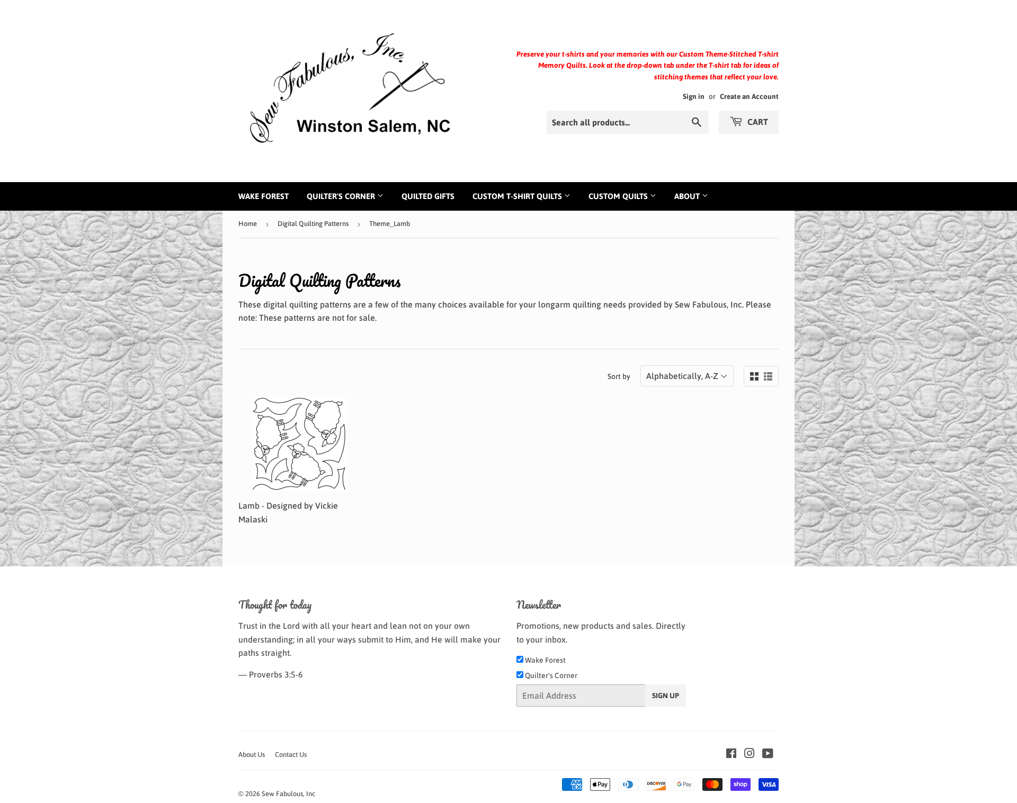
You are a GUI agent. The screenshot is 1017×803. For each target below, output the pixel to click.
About (688, 196)
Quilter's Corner (342, 196)
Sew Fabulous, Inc (288, 794)
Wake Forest (263, 196)
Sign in (693, 96)
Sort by (619, 376)
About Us (251, 755)
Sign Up (665, 695)
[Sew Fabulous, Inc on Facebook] (731, 754)
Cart (756, 122)
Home (247, 224)
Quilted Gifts (428, 196)
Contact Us (291, 755)
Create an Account (749, 96)
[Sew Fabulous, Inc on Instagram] (749, 754)
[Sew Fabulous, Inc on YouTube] (767, 754)
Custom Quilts (619, 196)
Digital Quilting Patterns (313, 224)
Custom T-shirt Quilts (518, 196)
